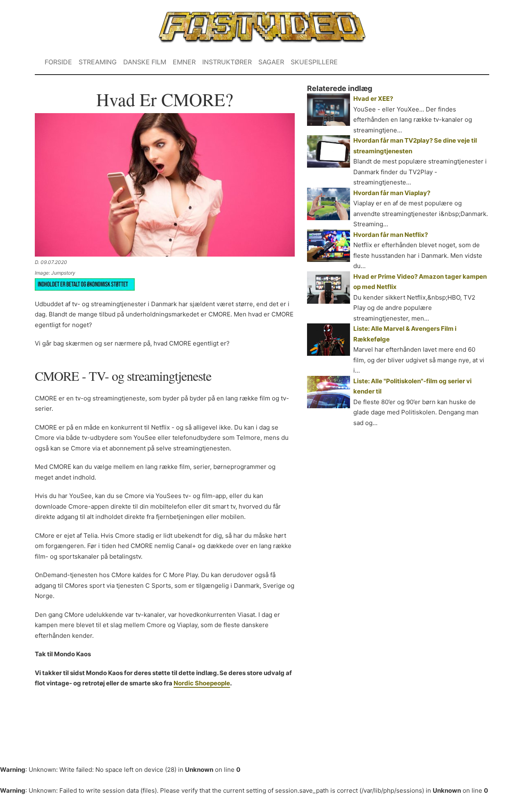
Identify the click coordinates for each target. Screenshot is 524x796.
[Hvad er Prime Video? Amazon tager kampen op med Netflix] (328, 287)
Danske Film (144, 62)
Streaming (98, 62)
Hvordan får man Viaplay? (391, 193)
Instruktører (227, 62)
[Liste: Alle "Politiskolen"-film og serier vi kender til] (328, 392)
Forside (58, 62)
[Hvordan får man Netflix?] (328, 246)
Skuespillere (314, 62)
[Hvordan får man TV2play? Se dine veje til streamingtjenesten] (328, 151)
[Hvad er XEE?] (328, 109)
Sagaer (271, 62)
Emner (184, 62)
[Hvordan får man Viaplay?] (328, 204)
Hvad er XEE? (373, 98)
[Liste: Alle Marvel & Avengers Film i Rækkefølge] (328, 339)
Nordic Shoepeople (202, 683)
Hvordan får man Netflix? (390, 235)
